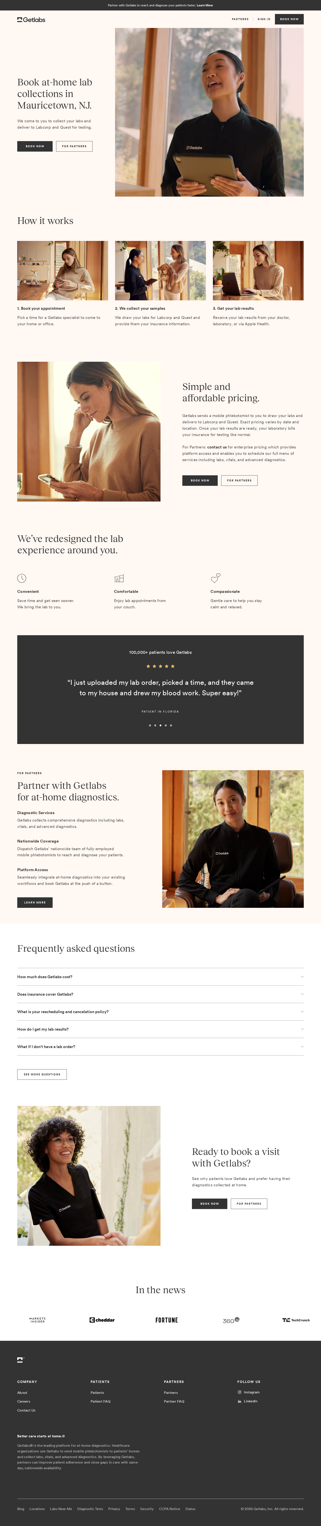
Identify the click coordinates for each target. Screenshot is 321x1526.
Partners (171, 1393)
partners (240, 19)
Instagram (252, 1392)
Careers (23, 1401)
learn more (35, 902)
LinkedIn (250, 1401)
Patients (97, 1393)
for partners (74, 146)
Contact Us (26, 1410)
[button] (26, 697)
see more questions (42, 1074)
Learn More (205, 5)
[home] (31, 19)
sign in (264, 19)
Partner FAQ (174, 1401)
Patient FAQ (100, 1401)
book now (289, 19)
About (22, 1393)
